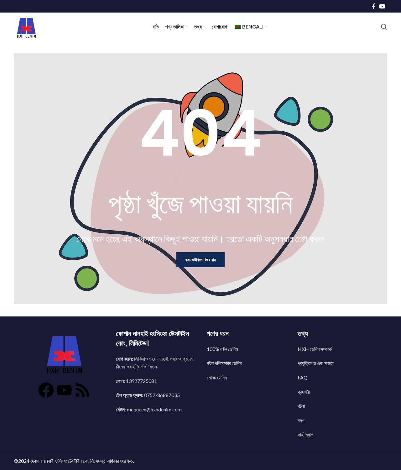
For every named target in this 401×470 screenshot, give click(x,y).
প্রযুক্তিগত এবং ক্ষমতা (316, 363)
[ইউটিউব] (64, 393)
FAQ (303, 377)
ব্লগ (301, 420)
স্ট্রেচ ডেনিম (217, 377)
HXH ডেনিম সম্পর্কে (315, 349)
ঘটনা (301, 406)
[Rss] (88, 393)
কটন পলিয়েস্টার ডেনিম (224, 363)
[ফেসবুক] (41, 393)
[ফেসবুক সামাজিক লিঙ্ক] (373, 6)
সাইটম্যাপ (305, 434)
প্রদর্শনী (304, 392)
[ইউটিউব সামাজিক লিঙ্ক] (382, 6)
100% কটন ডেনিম (222, 349)
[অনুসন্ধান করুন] (384, 26)
